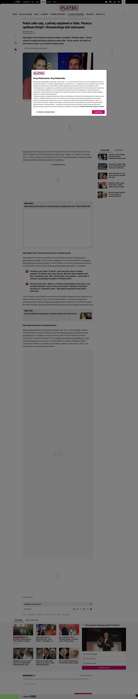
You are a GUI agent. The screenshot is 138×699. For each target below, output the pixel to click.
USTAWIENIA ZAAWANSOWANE (45, 112)
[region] (69, 93)
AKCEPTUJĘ (98, 112)
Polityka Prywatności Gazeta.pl (89, 106)
